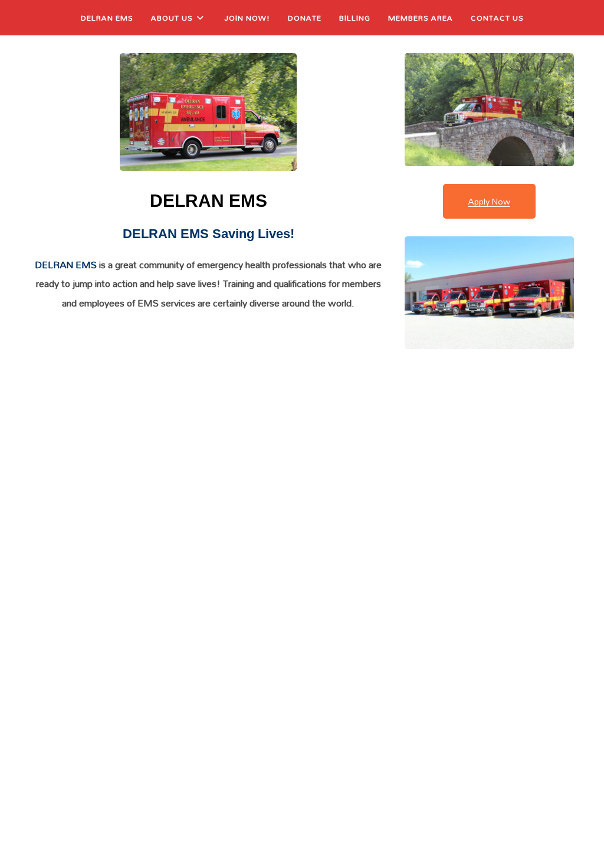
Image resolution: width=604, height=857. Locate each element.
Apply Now (489, 201)
